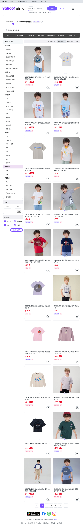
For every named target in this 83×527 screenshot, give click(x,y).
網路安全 (46, 523)
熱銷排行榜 (51, 35)
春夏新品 (40, 35)
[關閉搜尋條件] (32, 8)
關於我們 (30, 523)
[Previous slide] (25, 59)
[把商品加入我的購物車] (48, 87)
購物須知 (38, 523)
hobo (49, 12)
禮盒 (44, 12)
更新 (55, 519)
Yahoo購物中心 (13, 8)
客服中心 (23, 523)
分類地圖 (59, 523)
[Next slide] (49, 59)
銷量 (77, 41)
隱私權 (53, 523)
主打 (8, 35)
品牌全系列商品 (13, 30)
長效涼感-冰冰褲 (73, 35)
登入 (64, 8)
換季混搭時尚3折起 (35, 12)
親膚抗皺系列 (63, 35)
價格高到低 (70, 41)
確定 (19, 211)
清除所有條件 (16, 230)
